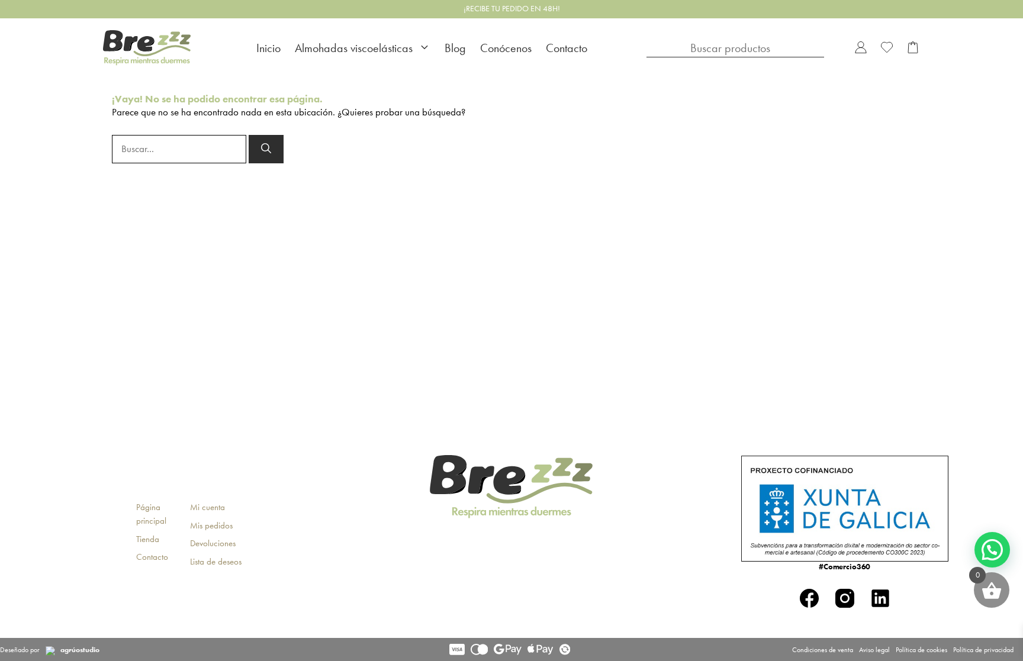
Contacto (566, 48)
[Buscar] (266, 149)
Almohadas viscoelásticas (354, 48)
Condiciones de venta (822, 649)
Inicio (268, 48)
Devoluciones (213, 543)
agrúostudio (79, 649)
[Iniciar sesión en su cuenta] (861, 48)
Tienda (147, 539)
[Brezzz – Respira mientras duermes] (147, 48)
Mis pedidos (211, 525)
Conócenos (506, 48)
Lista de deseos (216, 562)
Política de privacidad (983, 649)
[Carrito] (913, 48)
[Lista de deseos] (887, 48)
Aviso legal (874, 649)
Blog (455, 48)
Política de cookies (921, 649)
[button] (992, 550)
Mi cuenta (207, 507)
